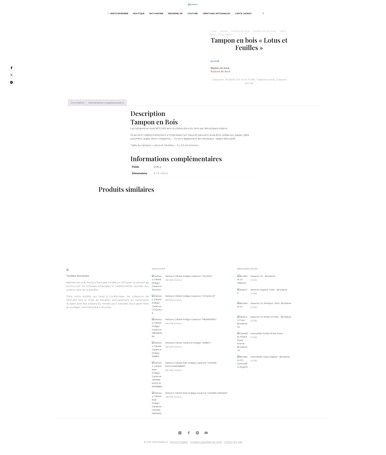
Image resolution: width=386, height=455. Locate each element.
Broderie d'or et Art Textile (264, 31)
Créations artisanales (216, 13)
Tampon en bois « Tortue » (163, 240)
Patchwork (156, 13)
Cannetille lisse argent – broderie (118, 240)
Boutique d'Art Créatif (240, 31)
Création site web (233, 442)
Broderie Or (175, 13)
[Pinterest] (11, 82)
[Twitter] (11, 75)
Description (77, 102)
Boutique (138, 13)
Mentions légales (179, 442)
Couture (192, 13)
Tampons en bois (265, 79)
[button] (261, 13)
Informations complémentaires (106, 102)
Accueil (213, 31)
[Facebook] (11, 68)
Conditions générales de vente (206, 442)
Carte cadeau (243, 13)
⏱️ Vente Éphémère (117, 13)
